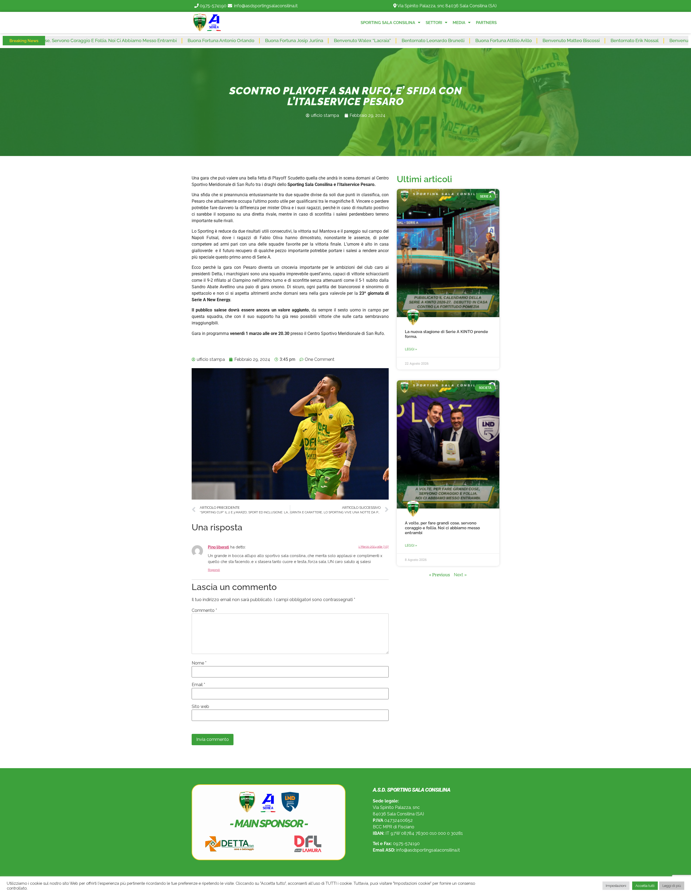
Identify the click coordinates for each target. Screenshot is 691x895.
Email (198, 685)
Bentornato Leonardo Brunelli (381, 40)
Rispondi (214, 570)
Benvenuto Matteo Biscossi (519, 40)
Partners (486, 22)
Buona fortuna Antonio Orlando (169, 40)
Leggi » (411, 349)
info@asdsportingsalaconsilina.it (266, 5)
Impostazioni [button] (616, 886)
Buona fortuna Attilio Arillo (452, 40)
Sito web (200, 706)
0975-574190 (213, 5)
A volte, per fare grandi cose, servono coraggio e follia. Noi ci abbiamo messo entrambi (442, 528)
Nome (199, 663)
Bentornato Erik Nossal (583, 40)
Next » (460, 574)
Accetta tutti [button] (645, 886)
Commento (204, 610)
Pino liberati (218, 547)
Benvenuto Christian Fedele (647, 40)
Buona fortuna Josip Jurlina (243, 40)
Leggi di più (671, 886)
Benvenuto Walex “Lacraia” (311, 40)
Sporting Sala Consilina (388, 22)
